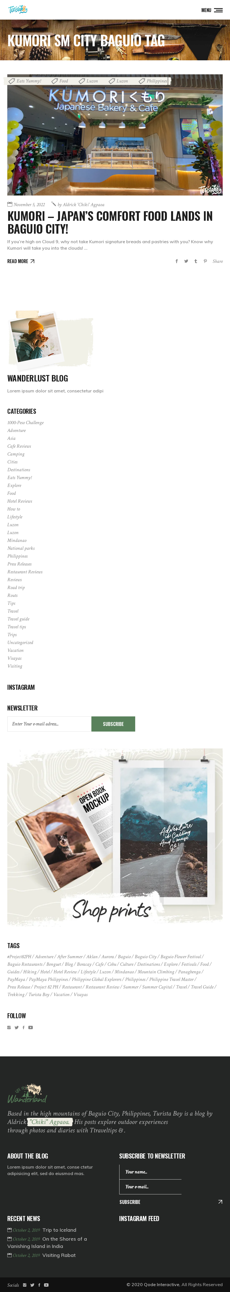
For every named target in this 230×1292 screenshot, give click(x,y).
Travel (12, 611)
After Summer (69, 956)
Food (63, 81)
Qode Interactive (161, 1284)
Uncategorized (20, 642)
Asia (11, 438)
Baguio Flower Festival (180, 956)
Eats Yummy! (29, 81)
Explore (14, 485)
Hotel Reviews (19, 501)
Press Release (18, 987)
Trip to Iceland (59, 1230)
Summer (130, 987)
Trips (12, 634)
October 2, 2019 (27, 1230)
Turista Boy (38, 994)
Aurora (108, 956)
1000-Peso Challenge (25, 422)
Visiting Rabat (59, 1255)
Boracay (84, 964)
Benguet (53, 964)
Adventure (16, 430)
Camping (15, 454)
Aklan (92, 956)
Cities (12, 462)
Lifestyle (14, 517)
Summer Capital (157, 987)
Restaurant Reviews (24, 572)
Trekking (15, 994)
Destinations (18, 469)
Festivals (188, 964)
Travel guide (18, 619)
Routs (12, 595)
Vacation (15, 650)
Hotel (45, 972)
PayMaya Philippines (48, 979)
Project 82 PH (46, 987)
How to (13, 509)
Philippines (157, 81)
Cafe (99, 964)
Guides (13, 972)
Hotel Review (65, 972)
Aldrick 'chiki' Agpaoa (81, 204)
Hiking (29, 972)
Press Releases (19, 564)
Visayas (14, 658)
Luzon (92, 81)
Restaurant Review (102, 987)
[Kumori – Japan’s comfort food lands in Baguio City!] (115, 135)
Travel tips (16, 627)
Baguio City (146, 956)
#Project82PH (19, 956)
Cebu (111, 964)
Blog (69, 964)
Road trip (16, 587)
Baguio (124, 956)
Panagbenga (189, 972)
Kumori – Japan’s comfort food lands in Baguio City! (110, 222)
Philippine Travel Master (171, 979)
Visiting (14, 666)
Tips (11, 603)
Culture (126, 964)
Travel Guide (202, 987)
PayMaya (16, 979)
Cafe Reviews (19, 446)
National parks (20, 548)
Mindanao (16, 540)
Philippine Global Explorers (96, 979)
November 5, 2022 (29, 204)
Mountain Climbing (156, 972)
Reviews (14, 579)
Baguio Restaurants (24, 964)
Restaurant (72, 987)
